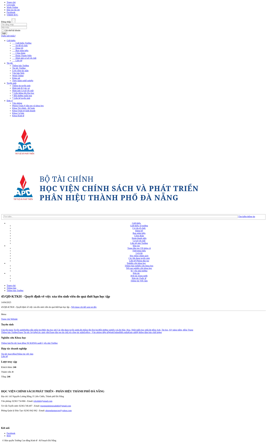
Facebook (11, 12)
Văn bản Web (18, 73)
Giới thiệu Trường (21, 43)
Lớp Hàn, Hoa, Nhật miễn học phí (133, 330)
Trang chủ (11, 2)
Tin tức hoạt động (9, 354)
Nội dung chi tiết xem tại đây (84, 307)
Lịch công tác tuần (20, 70)
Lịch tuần (11, 5)
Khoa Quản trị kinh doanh (23, 110)
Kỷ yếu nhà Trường (49, 343)
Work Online (12, 7)
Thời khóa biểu (139, 251)
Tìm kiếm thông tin (246, 216)
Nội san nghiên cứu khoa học (139, 268)
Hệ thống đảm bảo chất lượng (149, 332)
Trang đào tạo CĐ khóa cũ (139, 248)
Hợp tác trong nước (139, 276)
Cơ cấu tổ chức (139, 228)
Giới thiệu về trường (139, 226)
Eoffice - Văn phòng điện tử (96, 332)
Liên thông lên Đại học (88, 330)
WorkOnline (113, 332)
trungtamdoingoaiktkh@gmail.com (55, 406)
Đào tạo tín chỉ (13, 10)
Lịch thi (139, 253)
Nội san (36, 343)
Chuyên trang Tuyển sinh (12, 330)
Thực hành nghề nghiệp (22, 80)
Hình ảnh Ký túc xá (21, 88)
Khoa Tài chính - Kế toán (23, 108)
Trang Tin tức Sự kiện (27, 332)
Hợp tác (136, 273)
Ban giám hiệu (20, 50)
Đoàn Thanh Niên (22, 55)
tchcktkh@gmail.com (43, 401)
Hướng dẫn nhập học (32, 330)
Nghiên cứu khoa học (136, 263)
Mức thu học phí (49, 330)
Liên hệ (17, 60)
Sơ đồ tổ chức (20, 45)
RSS (9, 436)
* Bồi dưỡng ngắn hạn (22, 95)
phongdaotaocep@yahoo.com (58, 410)
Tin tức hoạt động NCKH (22, 343)
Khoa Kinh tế (18, 115)
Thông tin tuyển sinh (21, 85)
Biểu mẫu (123, 332)
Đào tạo (136, 246)
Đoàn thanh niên (139, 238)
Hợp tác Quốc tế (139, 278)
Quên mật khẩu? (8, 36)
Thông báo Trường (20, 65)
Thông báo (11, 288)
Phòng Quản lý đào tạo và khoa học (28, 105)
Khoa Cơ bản (18, 113)
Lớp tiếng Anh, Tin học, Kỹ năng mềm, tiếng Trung (170, 330)
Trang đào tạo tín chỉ (58, 332)
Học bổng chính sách (139, 256)
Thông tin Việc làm (139, 281)
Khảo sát (16, 78)
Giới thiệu (11, 40)
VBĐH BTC (12, 15)
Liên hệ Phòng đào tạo (139, 261)
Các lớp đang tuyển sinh (139, 258)
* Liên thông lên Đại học (23, 93)
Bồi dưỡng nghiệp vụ (108, 330)
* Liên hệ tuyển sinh (21, 98)
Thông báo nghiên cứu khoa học (139, 266)
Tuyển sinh (11, 83)
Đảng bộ (17, 48)
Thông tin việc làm (25, 354)
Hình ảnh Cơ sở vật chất (23, 90)
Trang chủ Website (9, 319)
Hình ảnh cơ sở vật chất (24, 58)
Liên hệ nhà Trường (139, 243)
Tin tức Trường (19, 68)
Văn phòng (17, 103)
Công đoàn (18, 53)
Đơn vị (10, 100)
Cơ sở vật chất (139, 241)
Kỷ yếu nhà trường (139, 271)
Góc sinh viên (43, 332)
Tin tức (10, 63)
